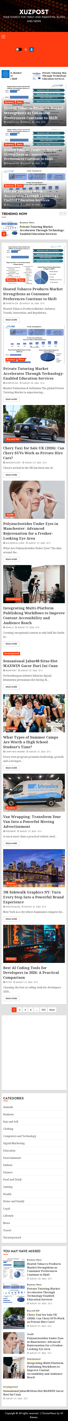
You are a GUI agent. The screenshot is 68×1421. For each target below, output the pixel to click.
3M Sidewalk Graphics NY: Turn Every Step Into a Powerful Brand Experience (33, 897)
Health (10, 514)
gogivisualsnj (13, 907)
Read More (11, 319)
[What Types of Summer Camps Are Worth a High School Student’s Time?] (34, 713)
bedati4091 (11, 670)
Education (11, 728)
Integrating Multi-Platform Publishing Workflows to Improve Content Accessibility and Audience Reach (34, 615)
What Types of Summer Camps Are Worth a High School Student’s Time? (30, 742)
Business (9, 102)
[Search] (26, 49)
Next (52, 1009)
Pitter (9, 982)
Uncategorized (11, 653)
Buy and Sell (13, 439)
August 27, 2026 (33, 463)
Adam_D (10, 627)
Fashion (7, 1165)
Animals (8, 1107)
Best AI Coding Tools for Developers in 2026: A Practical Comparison (31, 972)
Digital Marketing (14, 1143)
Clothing (8, 1129)
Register (31, 49)
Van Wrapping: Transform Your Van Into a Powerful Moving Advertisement (32, 821)
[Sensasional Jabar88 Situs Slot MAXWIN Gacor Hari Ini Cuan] (34, 653)
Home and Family (13, 1201)
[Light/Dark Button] (19, 49)
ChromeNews (48, 1413)
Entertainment (13, 599)
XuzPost (34, 12)
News (19, 102)
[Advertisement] (50, 49)
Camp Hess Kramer (15, 752)
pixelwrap (11, 831)
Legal (6, 1208)
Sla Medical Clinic (15, 543)
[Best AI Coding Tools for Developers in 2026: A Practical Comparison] (34, 944)
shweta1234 (12, 122)
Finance (8, 1172)
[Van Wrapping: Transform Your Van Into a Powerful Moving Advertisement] (34, 793)
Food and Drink (12, 1179)
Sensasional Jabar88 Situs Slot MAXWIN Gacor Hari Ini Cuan (30, 663)
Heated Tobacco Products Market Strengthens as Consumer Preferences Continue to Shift (34, 113)
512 (44, 1009)
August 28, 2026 (31, 122)
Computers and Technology (19, 1136)
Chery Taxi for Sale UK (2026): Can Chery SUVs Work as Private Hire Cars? (33, 453)
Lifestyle (8, 1215)
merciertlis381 (13, 463)
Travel (7, 1230)
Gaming (8, 1187)
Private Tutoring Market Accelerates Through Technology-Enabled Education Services (31, 195)
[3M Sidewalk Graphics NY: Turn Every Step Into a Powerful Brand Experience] (34, 868)
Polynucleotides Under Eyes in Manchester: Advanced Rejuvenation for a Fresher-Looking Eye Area (30, 531)
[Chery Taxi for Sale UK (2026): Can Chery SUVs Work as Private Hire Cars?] (34, 424)
